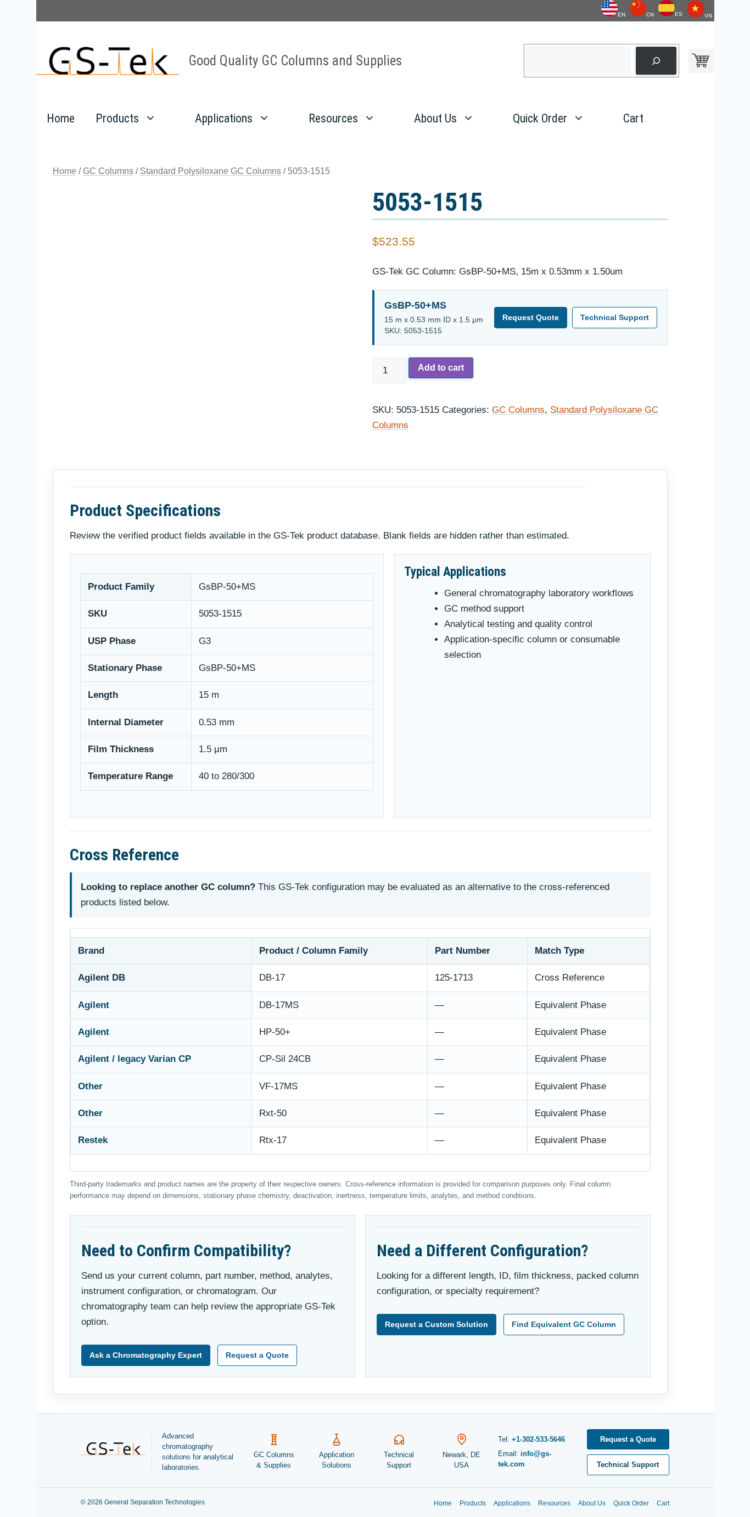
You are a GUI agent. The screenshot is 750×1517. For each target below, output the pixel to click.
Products (117, 118)
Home (61, 118)
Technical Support (614, 317)
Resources (333, 118)
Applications (224, 118)
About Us (435, 118)
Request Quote (530, 317)
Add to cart (441, 367)
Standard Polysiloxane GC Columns (210, 171)
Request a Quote (257, 1355)
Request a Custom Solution (436, 1324)
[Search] (656, 61)
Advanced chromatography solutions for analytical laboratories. (197, 1451)
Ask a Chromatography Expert (145, 1355)
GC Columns (108, 171)
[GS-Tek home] (116, 1452)
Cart (633, 118)
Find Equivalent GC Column (564, 1324)
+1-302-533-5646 (538, 1439)
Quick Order (540, 118)
